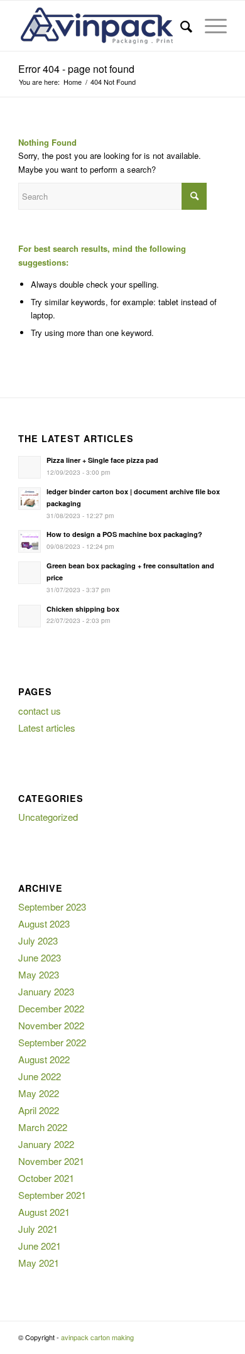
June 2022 (39, 1076)
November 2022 (51, 1025)
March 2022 (42, 1127)
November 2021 (51, 1160)
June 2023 (39, 957)
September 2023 (52, 906)
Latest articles (46, 727)
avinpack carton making (97, 1337)
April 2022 (38, 1110)
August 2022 (44, 1059)
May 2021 (38, 1262)
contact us (39, 710)
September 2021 (52, 1194)
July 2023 (38, 940)
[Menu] (209, 26)
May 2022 (38, 1093)
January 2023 (46, 991)
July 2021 (38, 1228)
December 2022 (51, 1008)
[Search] (180, 26)
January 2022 (46, 1144)
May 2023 (38, 974)
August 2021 (44, 1211)
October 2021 (46, 1177)
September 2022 (52, 1042)
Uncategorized (48, 816)
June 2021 (39, 1245)
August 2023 (44, 923)
